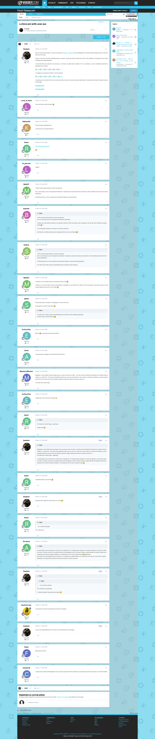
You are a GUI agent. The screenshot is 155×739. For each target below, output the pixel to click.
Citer (38, 95)
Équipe (26, 17)
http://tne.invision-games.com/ (42, 146)
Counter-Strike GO (58, 7)
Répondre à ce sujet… (34, 702)
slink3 (26, 299)
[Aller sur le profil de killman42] (27, 128)
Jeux (72, 3)
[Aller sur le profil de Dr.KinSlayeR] (113, 50)
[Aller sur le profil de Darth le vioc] (27, 611)
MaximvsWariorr (26, 371)
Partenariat (121, 723)
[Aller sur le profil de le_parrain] (27, 170)
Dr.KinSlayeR (119, 53)
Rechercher (24, 723)
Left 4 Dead (82, 7)
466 (27, 258)
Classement (39, 14)
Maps (96, 723)
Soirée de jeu (49, 721)
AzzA (26, 350)
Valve (43, 7)
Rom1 (26, 142)
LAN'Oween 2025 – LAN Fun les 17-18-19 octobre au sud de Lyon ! (124, 60)
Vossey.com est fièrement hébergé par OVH (83, 736)
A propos (91, 3)
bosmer (26, 209)
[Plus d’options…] (106, 49)
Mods (72, 721)
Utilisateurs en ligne (36, 17)
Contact (120, 726)
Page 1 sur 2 (37, 44)
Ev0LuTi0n (26, 329)
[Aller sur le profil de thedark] (21, 30)
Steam (49, 7)
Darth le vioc (26, 605)
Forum (47, 720)
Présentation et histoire (124, 720)
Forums (20, 17)
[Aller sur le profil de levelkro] (113, 43)
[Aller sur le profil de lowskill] (113, 29)
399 (27, 385)
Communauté (63, 3)
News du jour (25, 720)
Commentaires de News (41, 31)
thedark (27, 29)
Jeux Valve (73, 720)
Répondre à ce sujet (101, 37)
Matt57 (26, 184)
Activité (30, 14)
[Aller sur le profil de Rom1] (27, 149)
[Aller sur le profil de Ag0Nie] (113, 36)
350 (27, 222)
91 (27, 135)
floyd (26, 647)
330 (27, 177)
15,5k (27, 156)
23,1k (27, 555)
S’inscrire (133, 10)
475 (27, 198)
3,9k (27, 114)
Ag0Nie (118, 37)
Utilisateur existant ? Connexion (120, 10)
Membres (48, 723)
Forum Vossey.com (26, 10)
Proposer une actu (26, 725)
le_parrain (26, 163)
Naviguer (22, 14)
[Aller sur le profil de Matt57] (27, 191)
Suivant (26, 44)
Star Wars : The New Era (68, 53)
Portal (89, 7)
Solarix (26, 245)
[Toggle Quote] (38, 213)
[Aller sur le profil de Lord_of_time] (27, 107)
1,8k (27, 681)
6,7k (27, 364)
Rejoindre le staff (122, 725)
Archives (24, 721)
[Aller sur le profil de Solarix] (27, 251)
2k (27, 619)
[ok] (136, 3)
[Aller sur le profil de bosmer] (27, 215)
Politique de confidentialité (68, 736)
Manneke (118, 28)
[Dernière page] (30, 44)
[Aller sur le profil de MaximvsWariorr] (27, 378)
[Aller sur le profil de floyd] (27, 653)
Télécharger (81, 3)
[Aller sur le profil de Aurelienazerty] (113, 60)
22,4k (27, 62)
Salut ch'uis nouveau (121, 35)
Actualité (51, 3)
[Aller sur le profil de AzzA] (27, 357)
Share (93, 30)
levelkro (118, 46)
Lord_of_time (26, 100)
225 (27, 312)
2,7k (27, 660)
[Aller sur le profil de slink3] (27, 305)
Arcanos (26, 541)
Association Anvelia (58, 734)
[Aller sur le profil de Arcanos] (27, 548)
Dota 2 (67, 7)
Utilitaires (97, 725)
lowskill (118, 30)
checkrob (26, 668)
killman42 (26, 121)
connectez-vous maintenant (63, 697)
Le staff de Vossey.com (123, 721)
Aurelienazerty (120, 64)
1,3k (27, 343)
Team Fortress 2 (97, 7)
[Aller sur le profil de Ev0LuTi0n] (27, 336)
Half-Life (74, 7)
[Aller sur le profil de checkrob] (27, 674)
